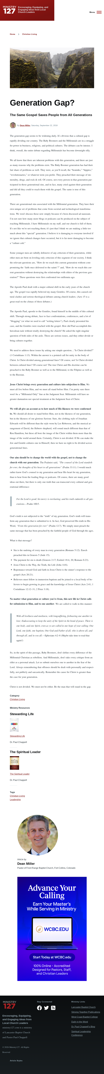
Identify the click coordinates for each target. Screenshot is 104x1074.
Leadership (15, 799)
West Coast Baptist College (84, 1017)
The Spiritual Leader (20, 774)
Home (12, 34)
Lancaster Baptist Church (83, 1007)
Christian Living (29, 34)
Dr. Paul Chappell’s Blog (83, 1027)
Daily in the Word (79, 1022)
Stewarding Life (17, 736)
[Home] (17, 1004)
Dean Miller (25, 125)
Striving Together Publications (85, 1012)
